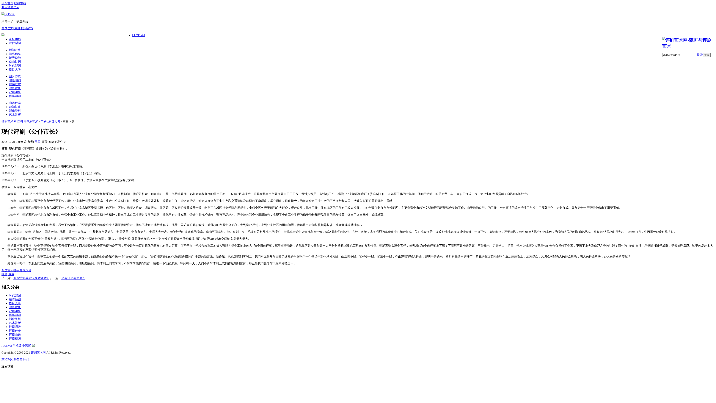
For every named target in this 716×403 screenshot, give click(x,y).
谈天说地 (15, 57)
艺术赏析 (15, 114)
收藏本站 (20, 3)
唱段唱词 (15, 80)
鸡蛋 (28, 270)
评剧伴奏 (15, 330)
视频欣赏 (15, 84)
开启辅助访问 (10, 7)
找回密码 (27, 28)
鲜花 (22, 270)
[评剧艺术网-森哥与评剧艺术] (688, 46)
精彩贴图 (15, 299)
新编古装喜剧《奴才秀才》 (31, 278)
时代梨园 (15, 43)
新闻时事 (15, 49)
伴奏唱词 (15, 96)
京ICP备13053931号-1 (15, 359)
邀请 (11, 274)
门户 (138, 35)
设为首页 (7, 3)
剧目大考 (15, 69)
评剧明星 (15, 92)
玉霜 (37, 141)
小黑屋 (26, 345)
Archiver (6, 345)
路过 (4, 270)
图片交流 (15, 76)
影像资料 (15, 110)
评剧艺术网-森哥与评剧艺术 (19, 121)
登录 (4, 28)
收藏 (4, 274)
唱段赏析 (15, 88)
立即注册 (14, 28)
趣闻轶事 (15, 106)
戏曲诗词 (15, 61)
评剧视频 (15, 338)
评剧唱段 (15, 326)
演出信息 (15, 53)
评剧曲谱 (15, 334)
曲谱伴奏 (15, 102)
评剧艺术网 (38, 352)
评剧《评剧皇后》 (73, 278)
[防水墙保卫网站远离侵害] (33, 345)
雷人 (10, 270)
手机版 (16, 345)
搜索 (700, 54)
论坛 (15, 39)
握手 (16, 270)
